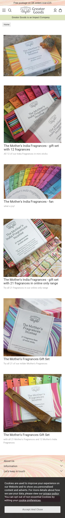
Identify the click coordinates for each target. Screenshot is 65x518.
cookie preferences (30, 500)
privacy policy (51, 493)
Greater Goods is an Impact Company (31, 17)
